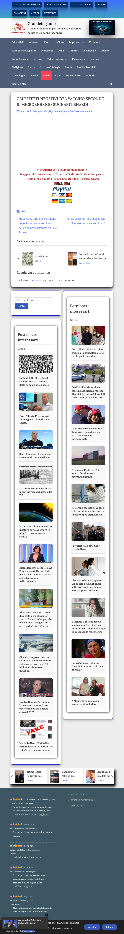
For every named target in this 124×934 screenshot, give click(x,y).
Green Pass (89, 50)
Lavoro (37, 58)
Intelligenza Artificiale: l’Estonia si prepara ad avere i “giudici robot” (106, 774)
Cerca (21, 306)
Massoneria (79, 58)
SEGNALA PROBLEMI (56, 4)
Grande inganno (60, 111)
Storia (68, 67)
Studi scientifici (86, 67)
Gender (73, 50)
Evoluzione (47, 50)
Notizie (94, 58)
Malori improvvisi (57, 58)
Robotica (91, 75)
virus (57, 75)
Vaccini (34, 75)
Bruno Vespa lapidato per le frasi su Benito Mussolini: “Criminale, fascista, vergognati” (70, 774)
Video (46, 75)
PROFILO (101, 4)
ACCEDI (35, 13)
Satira (31, 67)
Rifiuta (109, 927)
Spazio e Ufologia (50, 67)
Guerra (105, 50)
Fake (61, 50)
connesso (36, 280)
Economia (95, 42)
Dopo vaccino (76, 42)
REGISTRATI (50, 13)
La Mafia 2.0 (41, 256)
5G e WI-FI (18, 42)
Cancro (48, 42)
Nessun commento (83, 111)
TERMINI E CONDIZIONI (83, 800)
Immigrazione (20, 58)
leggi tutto (44, 814)
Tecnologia (18, 75)
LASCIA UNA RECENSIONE (27, 4)
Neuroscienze (73, 75)
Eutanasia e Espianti (24, 50)
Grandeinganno (42, 23)
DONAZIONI (20, 13)
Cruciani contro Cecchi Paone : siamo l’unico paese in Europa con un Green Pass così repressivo (93, 256)
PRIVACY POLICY (79, 794)
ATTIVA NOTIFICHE (82, 4)
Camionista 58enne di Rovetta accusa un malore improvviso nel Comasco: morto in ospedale (35, 774)
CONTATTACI (77, 805)
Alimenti (34, 42)
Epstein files (19, 83)
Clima (60, 42)
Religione (17, 67)
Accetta (92, 927)
